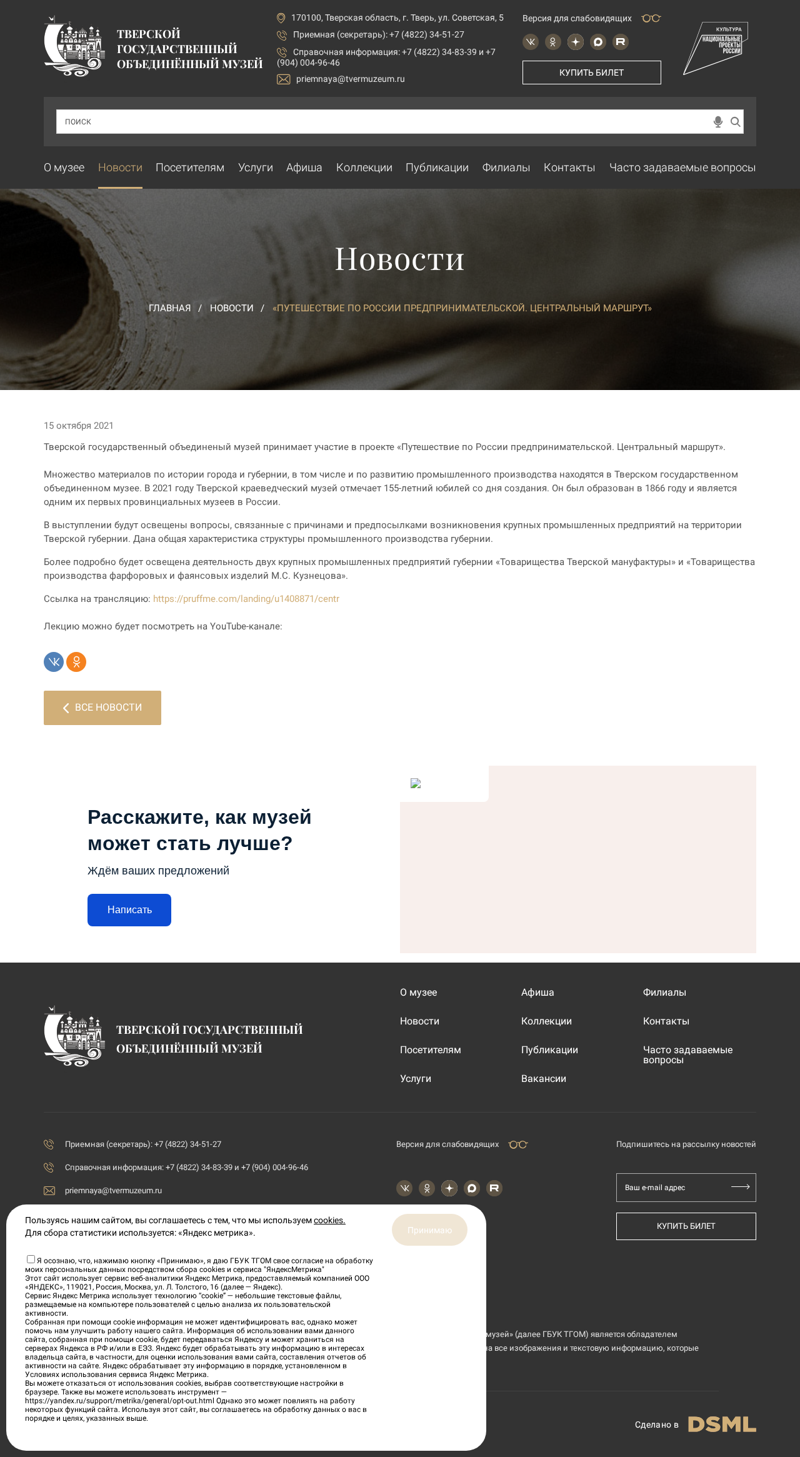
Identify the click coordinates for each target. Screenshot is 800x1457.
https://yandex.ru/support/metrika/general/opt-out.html (119, 1400)
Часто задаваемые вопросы (682, 167)
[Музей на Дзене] (576, 42)
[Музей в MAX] (598, 42)
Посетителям (190, 167)
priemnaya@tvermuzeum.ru (350, 79)
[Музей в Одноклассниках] (553, 42)
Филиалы (506, 167)
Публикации (437, 167)
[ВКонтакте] (54, 662)
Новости (120, 167)
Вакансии (543, 1079)
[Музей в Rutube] (620, 42)
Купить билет (591, 73)
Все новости (108, 707)
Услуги (255, 167)
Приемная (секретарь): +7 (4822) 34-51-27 (378, 34)
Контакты (570, 167)
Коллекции (364, 167)
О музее (64, 167)
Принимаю (430, 1230)
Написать (130, 909)
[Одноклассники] (76, 662)
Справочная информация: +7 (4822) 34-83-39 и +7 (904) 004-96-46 (186, 1167)
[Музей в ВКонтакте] (530, 42)
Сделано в (657, 1424)
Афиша (304, 167)
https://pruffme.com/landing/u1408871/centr (246, 598)
